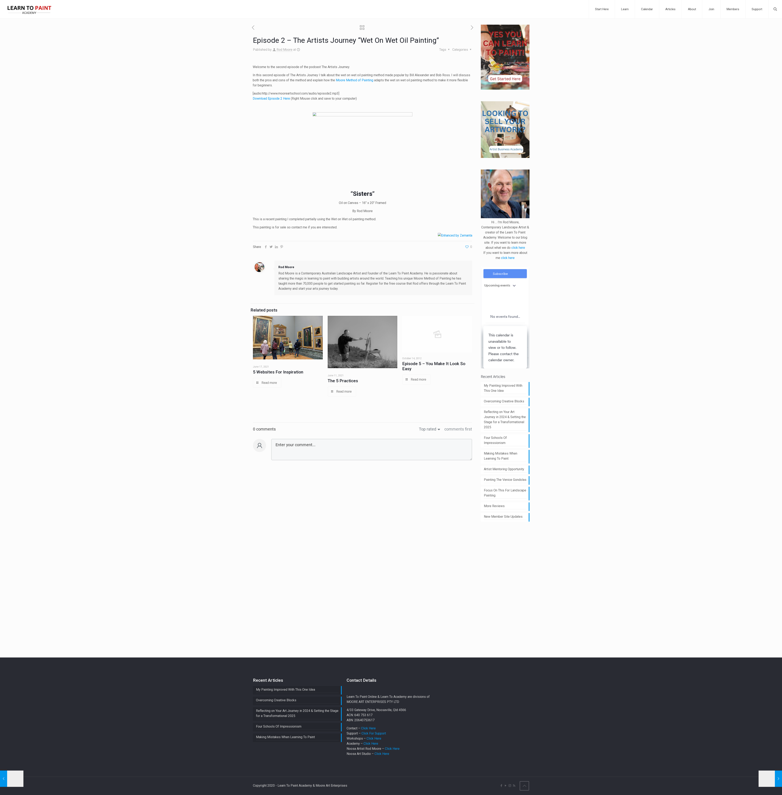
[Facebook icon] (501, 785)
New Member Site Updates (503, 517)
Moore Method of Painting (354, 80)
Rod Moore (284, 50)
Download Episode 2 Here (271, 98)
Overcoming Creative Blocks (504, 401)
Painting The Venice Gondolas (505, 480)
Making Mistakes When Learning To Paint (500, 455)
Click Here (368, 728)
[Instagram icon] (509, 785)
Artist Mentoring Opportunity (504, 469)
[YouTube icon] (505, 785)
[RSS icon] (514, 785)
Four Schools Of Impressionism (495, 440)
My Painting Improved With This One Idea (503, 388)
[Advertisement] (511, 589)
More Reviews (494, 506)
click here (518, 248)
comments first (458, 429)
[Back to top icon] (524, 786)
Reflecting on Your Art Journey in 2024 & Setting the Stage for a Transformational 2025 (505, 419)
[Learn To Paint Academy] (29, 9)
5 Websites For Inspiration (278, 372)
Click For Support (373, 733)
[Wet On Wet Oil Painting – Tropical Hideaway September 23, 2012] (11, 779)
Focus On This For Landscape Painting (505, 492)
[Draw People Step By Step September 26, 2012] (770, 779)
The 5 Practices (343, 380)
